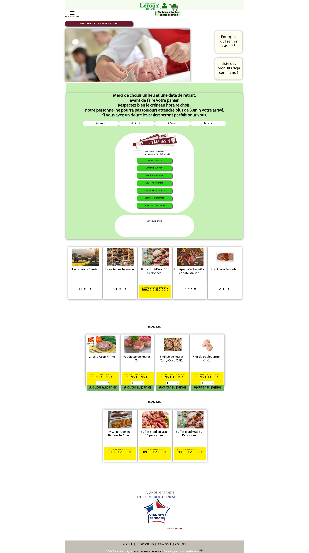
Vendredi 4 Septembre (154, 190)
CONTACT (180, 544)
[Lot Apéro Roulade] (225, 257)
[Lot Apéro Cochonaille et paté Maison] (190, 257)
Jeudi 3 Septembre (154, 183)
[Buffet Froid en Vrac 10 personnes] (155, 419)
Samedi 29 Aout (154, 160)
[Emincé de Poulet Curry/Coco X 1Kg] (172, 344)
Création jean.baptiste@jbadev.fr (181, 551)
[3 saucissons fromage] (120, 257)
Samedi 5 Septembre (154, 198)
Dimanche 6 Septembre (154, 205)
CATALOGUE (164, 544)
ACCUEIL (128, 544)
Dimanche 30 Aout (154, 168)
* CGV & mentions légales (120, 551)
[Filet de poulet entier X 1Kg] (207, 344)
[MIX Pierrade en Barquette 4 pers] (120, 419)
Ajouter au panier (103, 387)
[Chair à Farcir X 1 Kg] (103, 344)
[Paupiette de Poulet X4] (138, 344)
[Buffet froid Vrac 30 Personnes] (155, 257)
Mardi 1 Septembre (154, 175)
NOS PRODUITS (145, 544)
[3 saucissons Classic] (85, 257)
